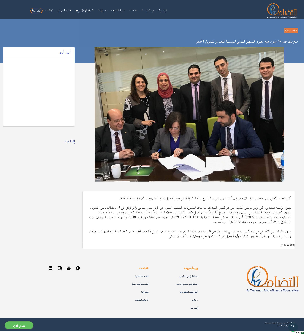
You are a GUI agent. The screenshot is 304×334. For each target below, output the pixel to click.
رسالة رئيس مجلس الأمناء (187, 284)
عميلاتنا (145, 292)
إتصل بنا (194, 307)
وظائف (195, 299)
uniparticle (282, 325)
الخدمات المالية (142, 276)
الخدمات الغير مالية (140, 284)
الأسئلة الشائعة (142, 299)
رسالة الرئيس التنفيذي (188, 276)
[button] (84, 10)
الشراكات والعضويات (189, 292)
